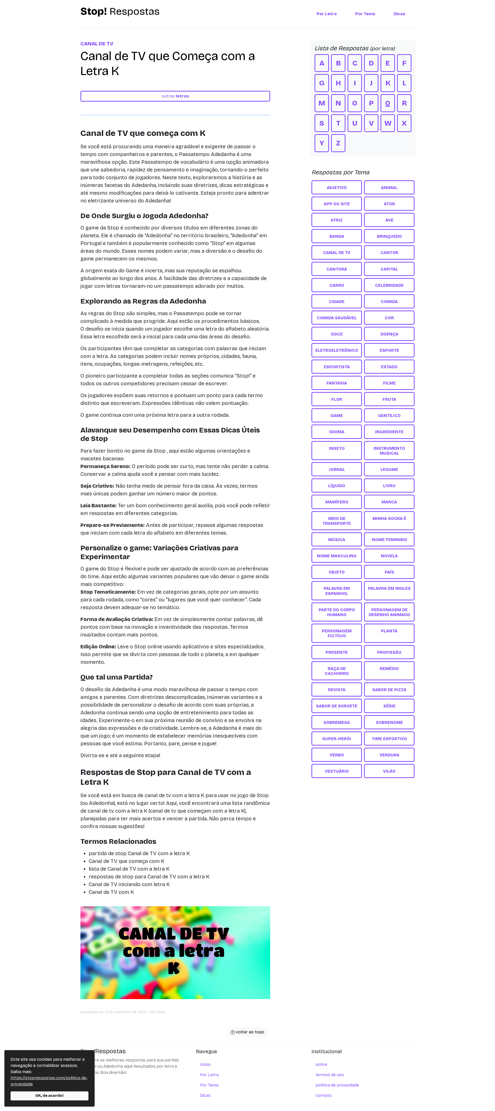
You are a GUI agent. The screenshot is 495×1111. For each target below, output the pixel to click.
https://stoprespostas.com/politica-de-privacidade (49, 1081)
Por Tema (365, 13)
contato (324, 1095)
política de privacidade (337, 1085)
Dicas (399, 13)
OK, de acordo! (49, 1095)
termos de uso (330, 1074)
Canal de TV (96, 43)
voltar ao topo (249, 1032)
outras (175, 96)
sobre (321, 1064)
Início (205, 1064)
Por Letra (327, 13)
